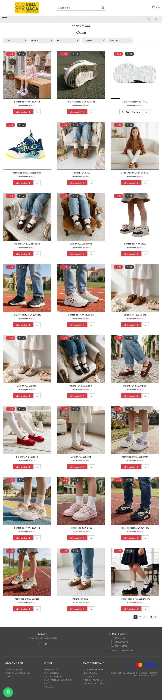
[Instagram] (46, 644)
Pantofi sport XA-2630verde (81, 101)
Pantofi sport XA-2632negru (135, 527)
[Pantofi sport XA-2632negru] (135, 501)
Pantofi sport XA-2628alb (81, 314)
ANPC (46, 683)
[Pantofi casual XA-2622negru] (135, 572)
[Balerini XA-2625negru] (81, 359)
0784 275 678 (121, 642)
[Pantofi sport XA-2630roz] (27, 75)
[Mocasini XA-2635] (81, 146)
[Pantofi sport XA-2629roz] (27, 501)
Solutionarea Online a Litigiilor (58, 679)
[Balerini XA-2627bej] (27, 359)
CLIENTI (48, 663)
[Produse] (5, 19)
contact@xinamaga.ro (121, 650)
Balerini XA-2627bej (27, 385)
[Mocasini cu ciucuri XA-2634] (135, 146)
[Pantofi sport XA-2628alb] (81, 288)
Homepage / (78, 25)
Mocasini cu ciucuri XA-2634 (135, 172)
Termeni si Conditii (13, 669)
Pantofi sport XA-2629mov (135, 456)
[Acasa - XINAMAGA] (27, 7)
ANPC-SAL (48, 686)
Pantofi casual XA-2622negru (135, 598)
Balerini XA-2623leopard (27, 243)
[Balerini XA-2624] (81, 572)
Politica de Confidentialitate (18, 673)
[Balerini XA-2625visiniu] (135, 359)
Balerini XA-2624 (81, 598)
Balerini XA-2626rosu (27, 456)
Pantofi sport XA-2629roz (27, 527)
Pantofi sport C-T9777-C (135, 101)
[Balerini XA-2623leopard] (27, 217)
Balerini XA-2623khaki (81, 243)
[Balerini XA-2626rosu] (27, 430)
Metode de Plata (51, 669)
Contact (8, 676)
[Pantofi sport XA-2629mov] (135, 430)
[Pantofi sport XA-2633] (81, 501)
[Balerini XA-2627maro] (135, 288)
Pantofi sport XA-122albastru (26, 172)
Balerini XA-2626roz (81, 456)
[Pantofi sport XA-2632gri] (27, 572)
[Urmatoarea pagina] (155, 617)
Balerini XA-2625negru (81, 385)
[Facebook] (40, 644)
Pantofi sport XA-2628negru (27, 314)
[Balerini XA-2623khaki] (81, 217)
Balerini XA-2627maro (135, 314)
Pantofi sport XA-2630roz (27, 101)
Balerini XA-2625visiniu (134, 385)
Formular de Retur (52, 676)
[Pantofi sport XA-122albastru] (27, 146)
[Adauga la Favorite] (37, 111)
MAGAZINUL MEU (14, 663)
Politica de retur (51, 673)
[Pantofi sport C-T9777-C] (135, 75)
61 (151, 617)
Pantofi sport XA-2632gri (27, 598)
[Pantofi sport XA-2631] (135, 217)
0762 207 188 (121, 646)
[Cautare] (103, 8)
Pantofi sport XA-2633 (81, 527)
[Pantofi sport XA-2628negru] (27, 288)
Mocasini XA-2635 (81, 172)
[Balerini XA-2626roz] (81, 430)
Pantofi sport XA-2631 (135, 243)
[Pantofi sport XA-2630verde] (81, 75)
